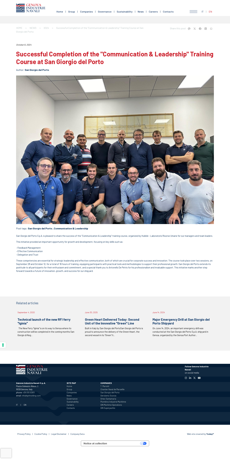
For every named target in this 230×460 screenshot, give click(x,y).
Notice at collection (95, 443)
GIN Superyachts (107, 408)
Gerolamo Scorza (108, 395)
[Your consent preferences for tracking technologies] (3, 345)
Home (59, 11)
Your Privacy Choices (125, 443)
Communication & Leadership (71, 228)
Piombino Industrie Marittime (113, 401)
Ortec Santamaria (108, 398)
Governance (105, 11)
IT (203, 11)
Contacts (168, 11)
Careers (153, 11)
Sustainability (125, 11)
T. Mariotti (104, 386)
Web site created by (200, 434)
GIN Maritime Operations (111, 405)
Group (71, 11)
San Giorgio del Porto (37, 69)
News (141, 11)
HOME (19, 27)
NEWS (33, 27)
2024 (46, 27)
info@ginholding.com (31, 395)
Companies (86, 11)
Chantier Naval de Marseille (112, 389)
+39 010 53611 (29, 392)
